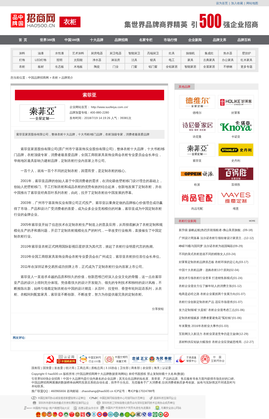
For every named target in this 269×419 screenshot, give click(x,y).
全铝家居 (172, 66)
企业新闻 (195, 40)
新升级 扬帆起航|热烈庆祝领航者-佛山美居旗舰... (211, 230)
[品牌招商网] (35, 29)
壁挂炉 (246, 53)
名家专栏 (146, 40)
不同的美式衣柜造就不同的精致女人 (202, 254)
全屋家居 (209, 66)
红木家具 (246, 60)
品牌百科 (244, 40)
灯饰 (22, 60)
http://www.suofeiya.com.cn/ (109, 107)
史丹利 (235, 160)
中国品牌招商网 (38, 77)
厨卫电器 (115, 53)
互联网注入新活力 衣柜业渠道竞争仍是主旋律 (209, 334)
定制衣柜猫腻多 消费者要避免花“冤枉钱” (205, 318)
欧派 (197, 184)
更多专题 (246, 66)
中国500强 (72, 40)
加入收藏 (237, 3)
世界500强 (47, 40)
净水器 (96, 60)
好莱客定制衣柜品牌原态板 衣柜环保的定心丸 (209, 262)
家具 (190, 60)
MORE (252, 221)
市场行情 (170, 40)
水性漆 (59, 53)
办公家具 (228, 60)
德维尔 (197, 112)
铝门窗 (153, 66)
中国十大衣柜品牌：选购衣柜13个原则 (204, 270)
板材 (41, 66)
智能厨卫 (134, 53)
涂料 (22, 53)
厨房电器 (97, 53)
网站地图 (252, 3)
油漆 (41, 53)
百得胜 (235, 184)
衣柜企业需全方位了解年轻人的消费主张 (205, 286)
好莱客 (235, 112)
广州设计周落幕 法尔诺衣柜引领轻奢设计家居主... (211, 238)
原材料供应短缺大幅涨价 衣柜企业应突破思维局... (211, 342)
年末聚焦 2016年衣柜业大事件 (199, 326)
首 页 (23, 40)
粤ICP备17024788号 (141, 391)
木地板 (78, 66)
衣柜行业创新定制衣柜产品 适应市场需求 (206, 302)
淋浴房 (115, 60)
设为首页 (222, 3)
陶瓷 (97, 66)
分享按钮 (158, 309)
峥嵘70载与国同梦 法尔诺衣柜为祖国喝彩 (206, 246)
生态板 (59, 66)
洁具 (134, 60)
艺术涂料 (78, 53)
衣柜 (22, 66)
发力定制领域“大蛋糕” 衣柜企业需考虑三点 (207, 310)
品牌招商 (121, 40)
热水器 (227, 53)
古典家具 (209, 60)
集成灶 (209, 53)
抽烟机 (190, 53)
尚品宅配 (197, 208)
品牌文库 (219, 40)
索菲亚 (197, 160)
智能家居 (190, 66)
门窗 (134, 66)
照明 (59, 60)
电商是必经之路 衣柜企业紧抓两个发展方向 (207, 294)
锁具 (153, 60)
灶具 (172, 53)
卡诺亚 (235, 136)
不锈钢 (227, 66)
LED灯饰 (40, 60)
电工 (172, 60)
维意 (236, 208)
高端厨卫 (153, 53)
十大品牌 (96, 40)
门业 (116, 66)
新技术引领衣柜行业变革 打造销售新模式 (206, 278)
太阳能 (78, 60)
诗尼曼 (197, 136)
